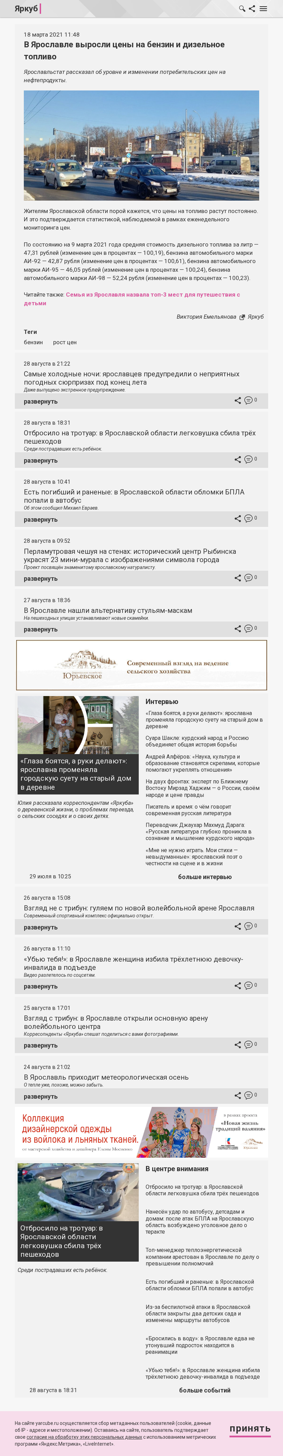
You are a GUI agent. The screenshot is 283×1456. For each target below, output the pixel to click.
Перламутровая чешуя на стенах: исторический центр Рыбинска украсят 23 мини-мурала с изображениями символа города (130, 555)
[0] (248, 401)
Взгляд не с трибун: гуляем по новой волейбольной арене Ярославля (139, 908)
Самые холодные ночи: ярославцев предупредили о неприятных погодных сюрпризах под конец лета (132, 378)
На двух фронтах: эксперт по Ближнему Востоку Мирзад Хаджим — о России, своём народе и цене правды (203, 788)
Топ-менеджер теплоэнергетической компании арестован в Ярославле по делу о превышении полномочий (202, 1256)
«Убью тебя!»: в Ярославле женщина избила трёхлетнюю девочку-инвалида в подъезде (203, 1373)
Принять (250, 1428)
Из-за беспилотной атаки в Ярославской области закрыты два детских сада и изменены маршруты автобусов (198, 1313)
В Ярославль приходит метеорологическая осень (106, 1077)
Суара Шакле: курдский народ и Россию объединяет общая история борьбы (197, 741)
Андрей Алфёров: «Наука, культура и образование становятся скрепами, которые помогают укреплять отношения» (203, 763)
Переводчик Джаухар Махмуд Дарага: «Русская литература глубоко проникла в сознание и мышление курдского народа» (200, 831)
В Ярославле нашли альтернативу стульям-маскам (108, 610)
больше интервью (205, 876)
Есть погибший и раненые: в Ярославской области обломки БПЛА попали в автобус (200, 1285)
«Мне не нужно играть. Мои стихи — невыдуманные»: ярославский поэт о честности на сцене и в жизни (194, 857)
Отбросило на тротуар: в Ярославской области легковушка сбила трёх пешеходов (61, 1241)
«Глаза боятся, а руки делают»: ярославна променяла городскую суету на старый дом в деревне (75, 774)
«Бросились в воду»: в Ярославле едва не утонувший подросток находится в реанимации (200, 1345)
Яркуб (26, 8)
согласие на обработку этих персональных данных (84, 1437)
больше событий (205, 1390)
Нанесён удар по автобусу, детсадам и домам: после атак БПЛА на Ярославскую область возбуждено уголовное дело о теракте (200, 1221)
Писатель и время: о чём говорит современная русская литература (188, 810)
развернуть (41, 401)
